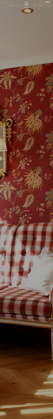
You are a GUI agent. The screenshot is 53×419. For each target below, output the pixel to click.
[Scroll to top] (51, 414)
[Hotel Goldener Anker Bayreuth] (25, 5)
